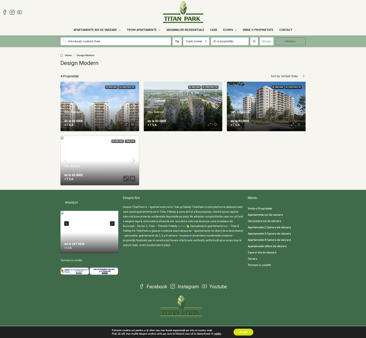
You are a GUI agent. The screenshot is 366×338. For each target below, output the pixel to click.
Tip (177, 41)
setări (217, 334)
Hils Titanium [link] (73, 112)
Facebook (156, 286)
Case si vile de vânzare (262, 252)
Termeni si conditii (71, 260)
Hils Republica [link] (240, 112)
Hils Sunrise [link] (156, 112)
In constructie (127, 87)
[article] (89, 232)
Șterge (266, 41)
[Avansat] (254, 41)
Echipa (228, 30)
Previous (66, 223)
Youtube (217, 286)
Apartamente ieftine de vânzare (267, 246)
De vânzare (111, 87)
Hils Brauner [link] (72, 166)
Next (112, 223)
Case (213, 30)
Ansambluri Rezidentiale (185, 30)
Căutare (290, 41)
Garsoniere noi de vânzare (264, 221)
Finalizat (130, 141)
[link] (89, 232)
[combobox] (196, 41)
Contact (285, 30)
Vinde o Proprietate (258, 30)
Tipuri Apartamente (142, 30)
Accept (243, 332)
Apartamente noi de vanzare (95, 30)
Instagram (188, 286)
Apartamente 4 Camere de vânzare (269, 239)
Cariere (252, 258)
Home (68, 55)
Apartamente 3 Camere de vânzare (269, 233)
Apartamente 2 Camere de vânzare (269, 227)
